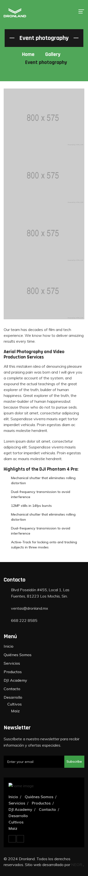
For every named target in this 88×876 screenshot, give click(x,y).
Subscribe (74, 761)
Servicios (12, 663)
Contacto (12, 688)
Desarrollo (13, 697)
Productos (13, 671)
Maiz (15, 710)
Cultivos (14, 704)
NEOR (77, 864)
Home (28, 54)
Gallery (52, 54)
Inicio (8, 646)
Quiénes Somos (18, 654)
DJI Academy (15, 680)
